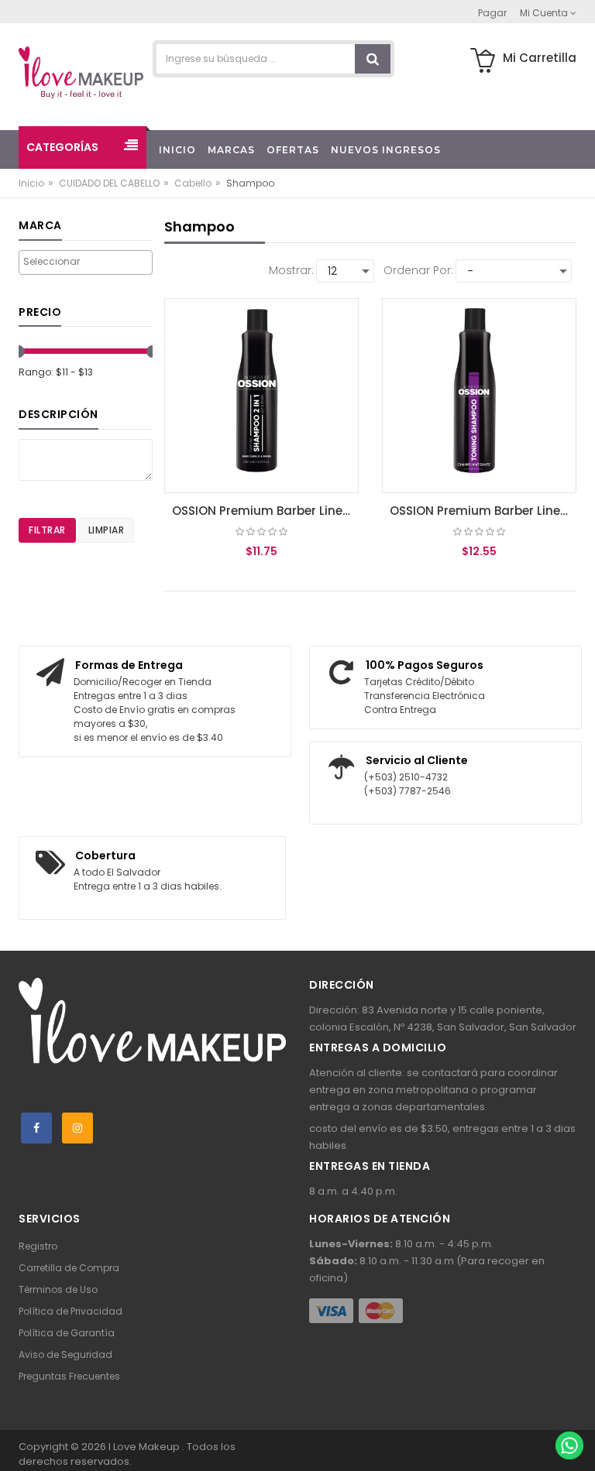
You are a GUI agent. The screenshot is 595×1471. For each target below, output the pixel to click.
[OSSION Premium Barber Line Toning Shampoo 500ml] (479, 395)
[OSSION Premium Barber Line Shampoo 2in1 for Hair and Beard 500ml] (261, 395)
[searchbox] (85, 262)
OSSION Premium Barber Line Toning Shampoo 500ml (483, 510)
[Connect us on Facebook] (36, 1128)
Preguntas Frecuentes (69, 1376)
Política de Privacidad (70, 1311)
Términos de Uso (58, 1289)
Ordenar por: (418, 270)
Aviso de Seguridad (65, 1354)
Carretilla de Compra (69, 1267)
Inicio (31, 183)
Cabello (193, 183)
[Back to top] (568, 1412)
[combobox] (86, 262)
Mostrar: (291, 270)
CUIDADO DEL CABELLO (109, 183)
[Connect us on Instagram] (77, 1128)
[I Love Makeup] (81, 74)
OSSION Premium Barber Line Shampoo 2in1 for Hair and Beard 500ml (265, 510)
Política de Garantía (67, 1332)
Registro (38, 1246)
